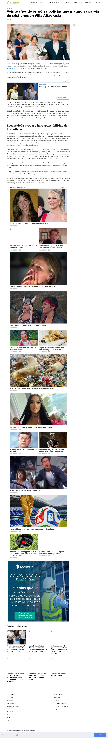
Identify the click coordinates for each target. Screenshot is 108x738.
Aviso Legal (57, 697)
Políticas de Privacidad (61, 706)
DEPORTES (66, 2)
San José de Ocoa (59, 709)
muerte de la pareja (15, 68)
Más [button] (17, 735)
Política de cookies (60, 703)
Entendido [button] (100, 735)
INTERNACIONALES (53, 2)
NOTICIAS (31, 2)
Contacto (56, 700)
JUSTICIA (10, 709)
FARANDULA (78, 2)
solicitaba (25, 111)
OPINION (9, 717)
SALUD (97, 2)
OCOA (41, 2)
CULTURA (88, 2)
